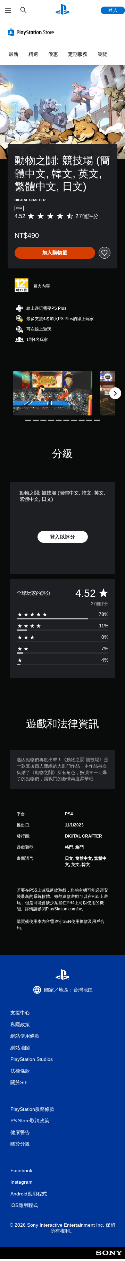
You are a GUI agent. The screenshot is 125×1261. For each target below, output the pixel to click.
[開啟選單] (8, 10)
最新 (13, 54)
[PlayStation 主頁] (62, 10)
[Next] (115, 393)
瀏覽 (102, 54)
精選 (33, 54)
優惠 (53, 54)
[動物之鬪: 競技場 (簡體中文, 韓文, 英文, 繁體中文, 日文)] (52, 393)
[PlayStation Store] (32, 31)
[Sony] (109, 1257)
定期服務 (78, 54)
